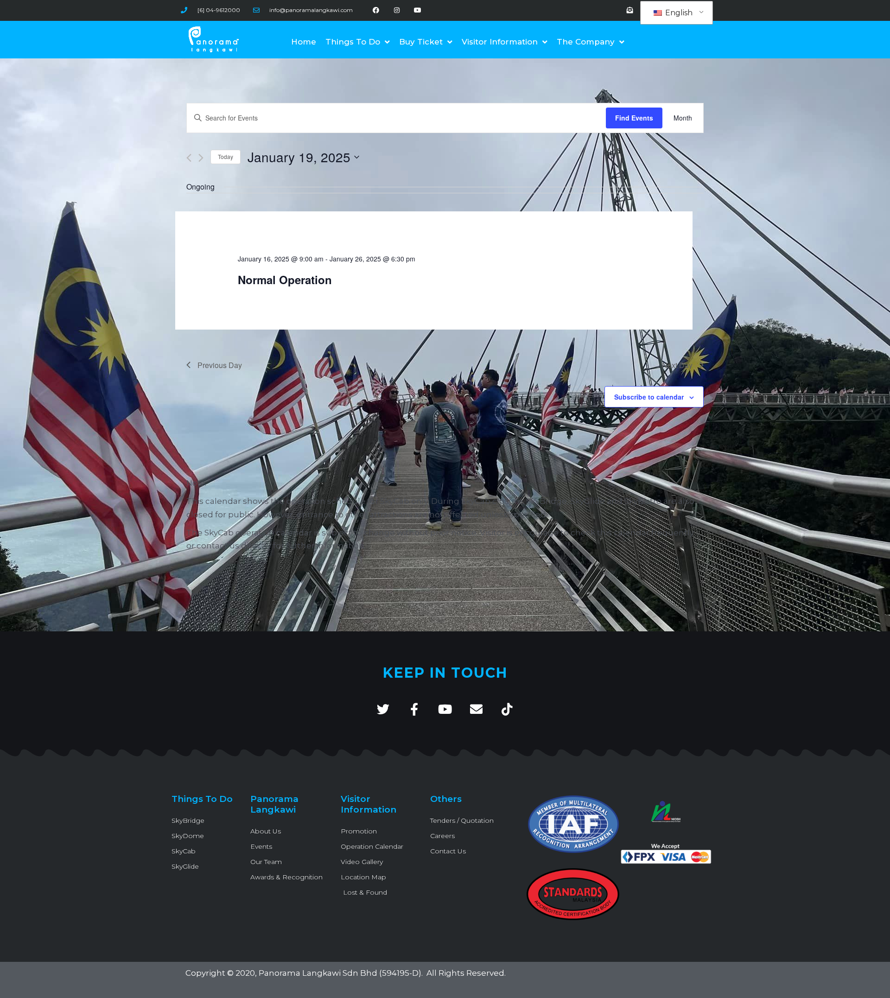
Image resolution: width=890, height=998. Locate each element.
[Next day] (200, 157)
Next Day (677, 365)
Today (225, 156)
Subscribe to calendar (649, 396)
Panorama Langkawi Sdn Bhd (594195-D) (340, 973)
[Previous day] (188, 157)
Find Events (634, 117)
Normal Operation (285, 279)
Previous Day (219, 365)
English (678, 12)
